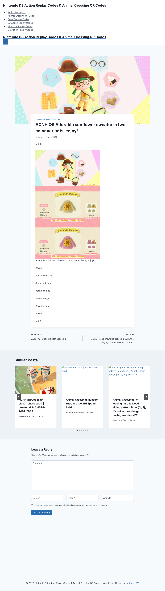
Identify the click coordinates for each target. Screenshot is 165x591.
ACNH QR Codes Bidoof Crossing (48, 336)
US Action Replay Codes (20, 30)
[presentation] (35, 380)
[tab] (77, 430)
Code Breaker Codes (18, 19)
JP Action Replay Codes (20, 26)
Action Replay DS (17, 12)
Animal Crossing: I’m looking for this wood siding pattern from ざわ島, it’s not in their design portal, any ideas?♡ (129, 407)
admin (40, 137)
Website (107, 498)
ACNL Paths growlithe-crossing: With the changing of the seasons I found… (112, 338)
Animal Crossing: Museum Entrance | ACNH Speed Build (82, 403)
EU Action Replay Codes (20, 23)
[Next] (146, 397)
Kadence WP (132, 583)
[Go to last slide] (19, 397)
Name (36, 498)
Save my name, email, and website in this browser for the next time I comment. (71, 505)
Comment (38, 463)
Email (71, 498)
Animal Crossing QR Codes (22, 16)
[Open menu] (5, 42)
